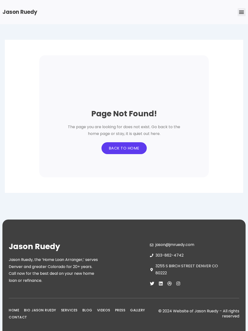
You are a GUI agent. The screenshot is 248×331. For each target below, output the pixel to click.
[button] (242, 12)
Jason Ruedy (19, 12)
